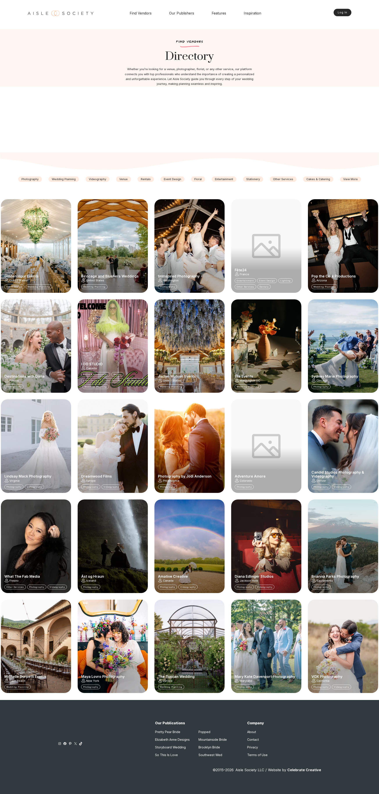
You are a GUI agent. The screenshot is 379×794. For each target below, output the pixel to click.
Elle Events (244, 376)
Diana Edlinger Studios (254, 576)
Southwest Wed (210, 755)
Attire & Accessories (95, 374)
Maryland (246, 680)
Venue (123, 179)
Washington (171, 280)
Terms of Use (257, 755)
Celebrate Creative (304, 770)
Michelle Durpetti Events (25, 677)
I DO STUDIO (92, 364)
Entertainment (224, 179)
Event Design (172, 179)
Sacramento (324, 580)
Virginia (14, 480)
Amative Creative (173, 576)
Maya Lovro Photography (103, 677)
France (244, 274)
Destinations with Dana (24, 376)
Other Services (283, 179)
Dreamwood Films (96, 476)
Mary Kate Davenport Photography (265, 677)
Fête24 (241, 270)
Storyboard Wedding (170, 747)
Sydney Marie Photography (334, 376)
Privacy (252, 747)
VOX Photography (326, 677)
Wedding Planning (64, 179)
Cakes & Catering (318, 179)
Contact (253, 739)
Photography (30, 179)
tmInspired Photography (179, 276)
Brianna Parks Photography (335, 576)
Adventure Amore (250, 476)
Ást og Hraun (92, 576)
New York (92, 680)
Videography (97, 179)
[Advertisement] (189, 119)
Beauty (117, 374)
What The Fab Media (22, 576)
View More (350, 179)
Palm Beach (17, 680)
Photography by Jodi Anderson (184, 476)
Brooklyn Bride (209, 747)
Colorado (246, 480)
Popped (204, 732)
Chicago (322, 380)
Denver (321, 480)
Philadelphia (171, 480)
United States (18, 280)
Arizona (321, 280)
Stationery (253, 179)
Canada (91, 368)
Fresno (14, 580)
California (322, 680)
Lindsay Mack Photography (27, 476)
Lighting (285, 280)
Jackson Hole (249, 580)
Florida (14, 380)
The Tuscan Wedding (176, 677)
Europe (91, 480)
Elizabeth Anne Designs (172, 739)
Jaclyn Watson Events (177, 376)
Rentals (146, 179)
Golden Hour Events (21, 276)
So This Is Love (166, 755)
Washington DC (250, 380)
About (251, 732)
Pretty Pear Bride (167, 732)
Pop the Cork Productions (333, 276)
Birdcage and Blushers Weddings (110, 276)
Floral (198, 179)
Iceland (91, 580)
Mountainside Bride (212, 739)
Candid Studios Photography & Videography (337, 474)
